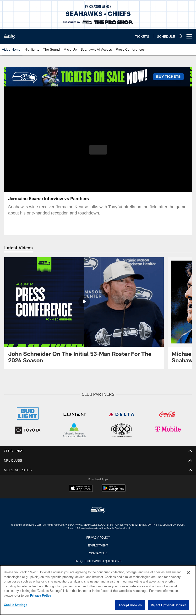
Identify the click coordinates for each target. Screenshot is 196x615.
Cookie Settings (15, 605)
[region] (98, 590)
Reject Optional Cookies (168, 605)
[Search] (181, 36)
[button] (98, 150)
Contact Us (98, 552)
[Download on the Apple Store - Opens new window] (80, 488)
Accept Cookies (130, 605)
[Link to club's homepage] (9, 34)
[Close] (188, 573)
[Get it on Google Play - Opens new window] (113, 490)
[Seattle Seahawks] (98, 510)
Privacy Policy (98, 536)
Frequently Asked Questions (98, 560)
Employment (98, 544)
